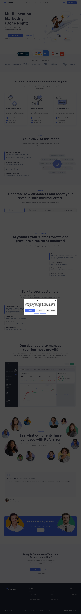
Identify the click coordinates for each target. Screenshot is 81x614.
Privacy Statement (43, 313)
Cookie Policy (36, 313)
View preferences (51, 310)
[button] (55, 300)
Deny (40, 310)
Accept (30, 310)
